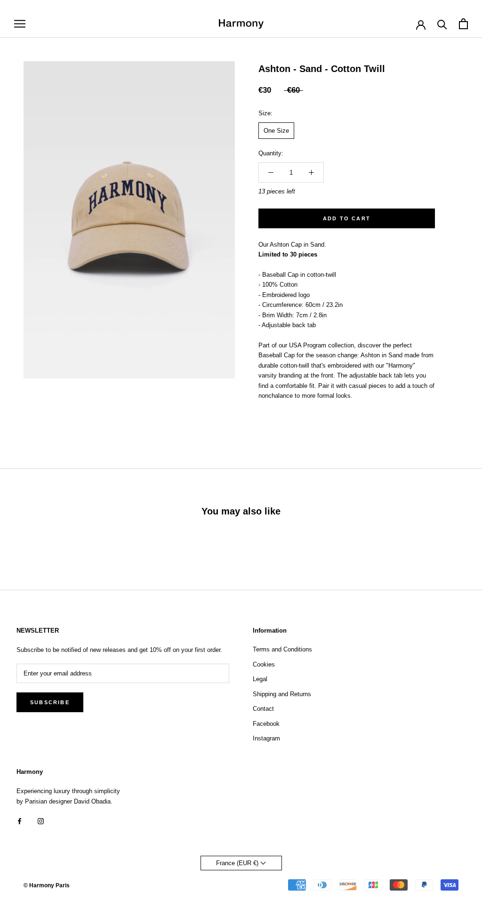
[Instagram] (41, 821)
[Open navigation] (19, 24)
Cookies (264, 664)
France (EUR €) (238, 863)
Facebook (266, 723)
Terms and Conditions (282, 649)
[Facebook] (19, 821)
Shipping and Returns (282, 694)
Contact (263, 708)
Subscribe (50, 702)
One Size (276, 130)
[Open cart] (463, 23)
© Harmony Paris (47, 885)
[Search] (442, 24)
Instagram (266, 738)
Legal (260, 679)
